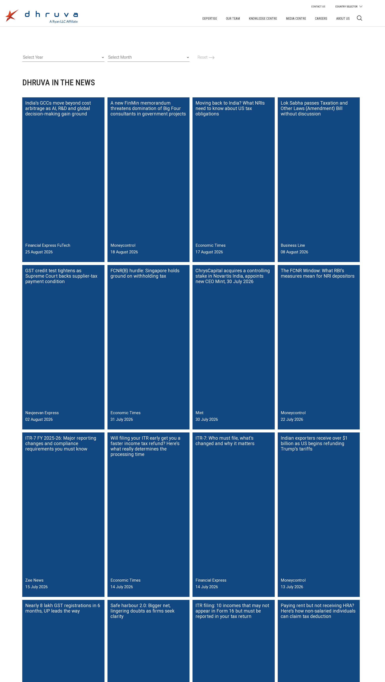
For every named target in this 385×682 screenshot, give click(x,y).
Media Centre (296, 18)
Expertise (209, 18)
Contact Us (318, 6)
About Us (343, 18)
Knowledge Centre (263, 18)
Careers (321, 18)
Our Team (233, 18)
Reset (203, 57)
